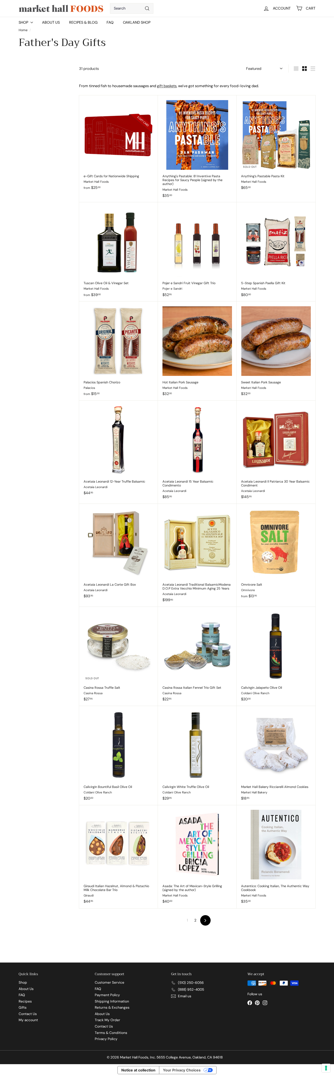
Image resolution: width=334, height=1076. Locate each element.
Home (23, 30)
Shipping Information (112, 1001)
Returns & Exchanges (112, 1007)
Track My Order (107, 1020)
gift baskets (167, 86)
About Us (51, 22)
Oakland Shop (136, 22)
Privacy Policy (106, 1039)
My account (28, 1020)
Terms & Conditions (111, 1033)
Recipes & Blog (83, 22)
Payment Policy (107, 995)
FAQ (110, 22)
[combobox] (131, 8)
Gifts (23, 1007)
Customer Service (109, 982)
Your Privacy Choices (182, 1070)
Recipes (25, 1001)
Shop (23, 982)
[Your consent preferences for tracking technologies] (326, 1068)
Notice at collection (138, 1070)
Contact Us (28, 1014)
